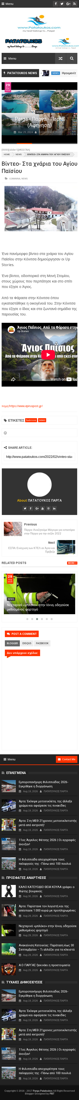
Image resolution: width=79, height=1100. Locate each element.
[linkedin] (54, 508)
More (71, 563)
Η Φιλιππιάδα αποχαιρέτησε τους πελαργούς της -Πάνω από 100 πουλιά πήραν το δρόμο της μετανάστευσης (45, 864)
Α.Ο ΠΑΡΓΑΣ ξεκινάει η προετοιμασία (44, 965)
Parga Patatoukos (42, 1090)
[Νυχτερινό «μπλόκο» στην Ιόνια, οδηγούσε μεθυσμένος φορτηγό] (39, 594)
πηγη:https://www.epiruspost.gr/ (22, 406)
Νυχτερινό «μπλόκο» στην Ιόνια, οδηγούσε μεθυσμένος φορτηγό (48, 928)
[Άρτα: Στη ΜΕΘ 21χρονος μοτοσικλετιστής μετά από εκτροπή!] (9, 825)
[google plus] (36, 508)
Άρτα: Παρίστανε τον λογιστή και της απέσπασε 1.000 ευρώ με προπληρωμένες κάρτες (47, 910)
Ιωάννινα (14, 178)
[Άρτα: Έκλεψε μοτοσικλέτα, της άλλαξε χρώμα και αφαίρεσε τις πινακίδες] (9, 805)
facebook (42, 643)
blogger (12, 643)
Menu (9, 4)
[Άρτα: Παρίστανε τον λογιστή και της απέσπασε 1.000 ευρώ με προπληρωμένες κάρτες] (9, 910)
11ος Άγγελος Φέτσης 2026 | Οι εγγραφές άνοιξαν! (47, 842)
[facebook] (30, 508)
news (55, 73)
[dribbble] (48, 508)
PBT (52, 1093)
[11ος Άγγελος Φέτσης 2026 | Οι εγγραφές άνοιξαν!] (9, 844)
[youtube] (42, 508)
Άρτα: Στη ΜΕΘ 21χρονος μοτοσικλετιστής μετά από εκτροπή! (48, 823)
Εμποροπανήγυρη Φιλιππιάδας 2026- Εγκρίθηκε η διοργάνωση (43, 784)
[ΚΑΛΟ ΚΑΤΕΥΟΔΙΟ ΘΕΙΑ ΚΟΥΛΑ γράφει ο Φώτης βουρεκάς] (9, 891)
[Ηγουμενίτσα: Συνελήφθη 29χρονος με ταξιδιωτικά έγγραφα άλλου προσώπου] (45, 73)
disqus (26, 643)
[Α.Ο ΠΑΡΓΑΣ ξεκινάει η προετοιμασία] (9, 969)
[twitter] (24, 508)
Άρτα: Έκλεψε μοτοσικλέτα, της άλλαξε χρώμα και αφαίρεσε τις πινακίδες (45, 803)
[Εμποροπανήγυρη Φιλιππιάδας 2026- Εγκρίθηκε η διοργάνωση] (9, 786)
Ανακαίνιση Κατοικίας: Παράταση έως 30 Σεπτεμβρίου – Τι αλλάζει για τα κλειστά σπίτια (47, 949)
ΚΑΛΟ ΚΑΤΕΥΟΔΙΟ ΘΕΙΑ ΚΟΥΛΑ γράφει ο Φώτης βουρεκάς (47, 889)
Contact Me (68, 759)
